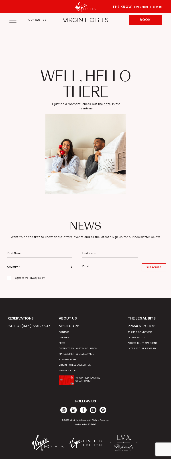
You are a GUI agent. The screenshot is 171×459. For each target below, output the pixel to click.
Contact (64, 332)
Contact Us (37, 19)
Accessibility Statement (142, 343)
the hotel (104, 104)
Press (62, 343)
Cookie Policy (136, 337)
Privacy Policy (37, 277)
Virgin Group (67, 370)
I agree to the (29, 277)
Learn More (141, 7)
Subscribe (153, 267)
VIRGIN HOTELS (85, 20)
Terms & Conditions (140, 332)
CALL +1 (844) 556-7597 (29, 326)
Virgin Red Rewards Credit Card (87, 379)
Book (145, 20)
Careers (64, 337)
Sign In (157, 7)
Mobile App (69, 326)
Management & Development (77, 353)
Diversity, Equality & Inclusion (78, 348)
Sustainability (67, 359)
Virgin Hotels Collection (75, 364)
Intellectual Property (142, 348)
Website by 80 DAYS (85, 424)
